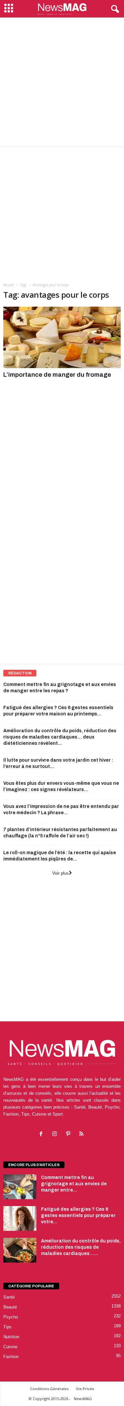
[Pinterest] (69, 1134)
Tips (7, 1326)
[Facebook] (42, 1134)
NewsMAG (83, 1398)
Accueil (8, 285)
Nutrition (11, 1336)
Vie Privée (85, 1388)
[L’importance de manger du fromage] (62, 337)
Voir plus (60, 873)
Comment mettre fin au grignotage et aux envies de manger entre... (74, 1184)
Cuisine (10, 1346)
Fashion (11, 1356)
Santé (9, 1297)
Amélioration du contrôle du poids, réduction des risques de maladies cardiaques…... (81, 1247)
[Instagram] (56, 1134)
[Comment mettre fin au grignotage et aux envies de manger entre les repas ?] (19, 1186)
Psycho (10, 1316)
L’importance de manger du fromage (57, 374)
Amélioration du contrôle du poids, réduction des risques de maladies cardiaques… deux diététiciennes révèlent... (59, 737)
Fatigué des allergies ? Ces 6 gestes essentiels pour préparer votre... (78, 1215)
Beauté (10, 1307)
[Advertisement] (62, 82)
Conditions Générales (49, 1388)
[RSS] (82, 1134)
